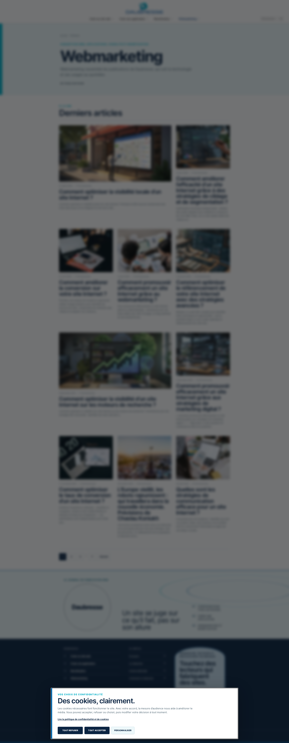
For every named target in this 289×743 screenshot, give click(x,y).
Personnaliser (122, 730)
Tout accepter (97, 730)
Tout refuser (70, 730)
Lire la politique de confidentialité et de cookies (83, 719)
